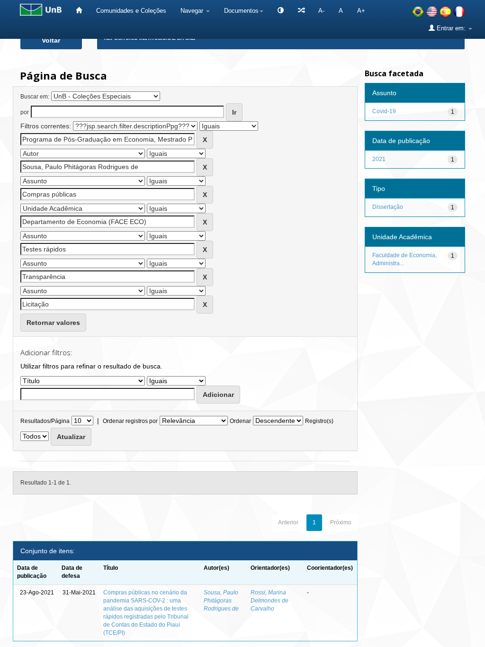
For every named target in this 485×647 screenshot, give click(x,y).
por (24, 112)
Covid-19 (384, 111)
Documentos (241, 10)
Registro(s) (319, 421)
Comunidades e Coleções (131, 10)
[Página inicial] (79, 10)
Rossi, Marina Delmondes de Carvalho (269, 600)
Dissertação (387, 207)
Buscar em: (34, 96)
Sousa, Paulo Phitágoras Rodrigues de (221, 600)
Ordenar (240, 421)
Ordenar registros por (130, 421)
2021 (379, 159)
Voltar (51, 40)
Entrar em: (451, 28)
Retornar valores (53, 322)
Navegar (192, 10)
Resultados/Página (45, 421)
